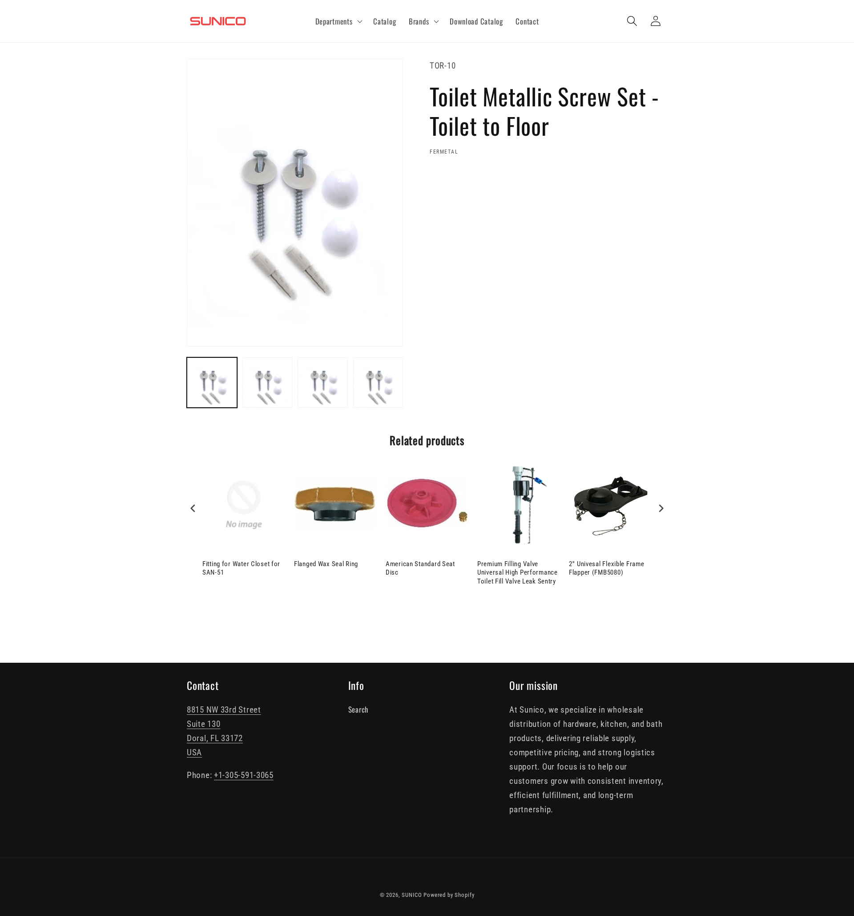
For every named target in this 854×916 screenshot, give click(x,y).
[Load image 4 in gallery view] (378, 382)
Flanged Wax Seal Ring (326, 564)
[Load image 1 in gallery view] (212, 382)
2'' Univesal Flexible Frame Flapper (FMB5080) (606, 568)
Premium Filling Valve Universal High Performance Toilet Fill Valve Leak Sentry (517, 572)
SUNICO (412, 895)
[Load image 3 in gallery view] (323, 382)
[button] (338, 21)
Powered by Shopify (448, 895)
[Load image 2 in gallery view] (267, 382)
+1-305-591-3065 (244, 775)
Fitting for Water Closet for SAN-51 (241, 568)
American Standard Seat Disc (420, 568)
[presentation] (193, 509)
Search (358, 709)
